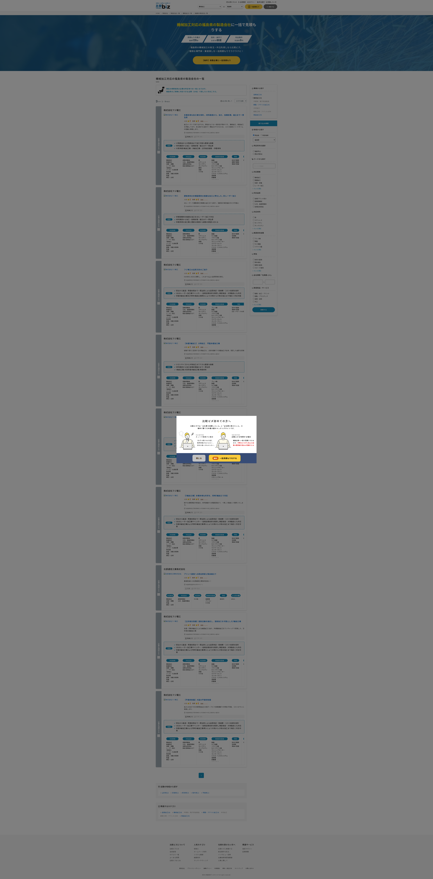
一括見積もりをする (225, 458)
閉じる (199, 458)
